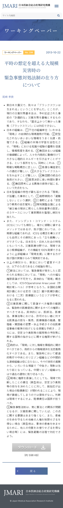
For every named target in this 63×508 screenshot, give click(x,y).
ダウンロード (29, 447)
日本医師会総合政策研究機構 (34, 5)
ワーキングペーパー (13, 52)
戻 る (33, 471)
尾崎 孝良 (8, 96)
